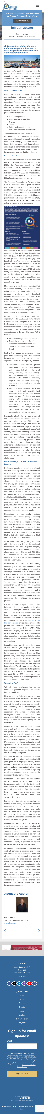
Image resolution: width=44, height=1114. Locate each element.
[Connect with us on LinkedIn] (19, 983)
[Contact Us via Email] (34, 983)
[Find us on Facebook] (9, 983)
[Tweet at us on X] (14, 983)
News (22, 1011)
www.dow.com (10, 923)
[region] (39, 931)
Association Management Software (22, 1100)
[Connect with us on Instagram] (24, 983)
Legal (22, 1109)
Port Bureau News (29, 36)
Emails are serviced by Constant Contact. (26, 1066)
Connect (22, 1003)
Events (22, 1007)
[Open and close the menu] (29, 5)
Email (9, 1041)
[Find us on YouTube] (29, 983)
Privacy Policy (22, 1019)
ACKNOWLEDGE (22, 21)
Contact (22, 1015)
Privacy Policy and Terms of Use (23, 16)
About (22, 999)
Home (22, 995)
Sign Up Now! (22, 1073)
